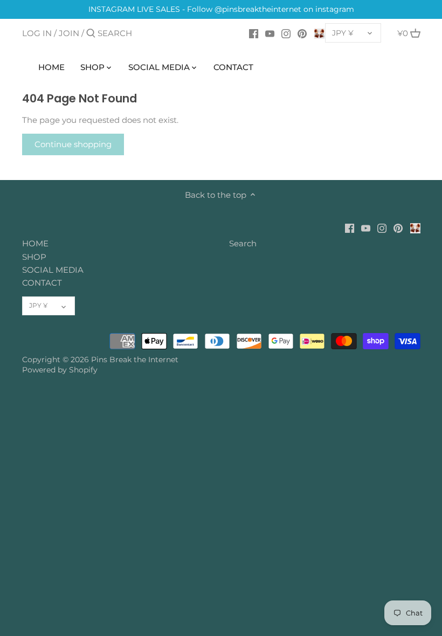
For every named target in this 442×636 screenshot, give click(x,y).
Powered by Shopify (60, 369)
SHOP (34, 257)
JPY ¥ (343, 33)
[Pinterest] (302, 33)
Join (69, 33)
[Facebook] (253, 33)
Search (243, 243)
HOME (35, 243)
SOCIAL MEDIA (53, 270)
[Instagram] (286, 33)
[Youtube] (269, 33)
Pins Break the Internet (134, 359)
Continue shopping (73, 144)
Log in (37, 33)
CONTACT (42, 283)
